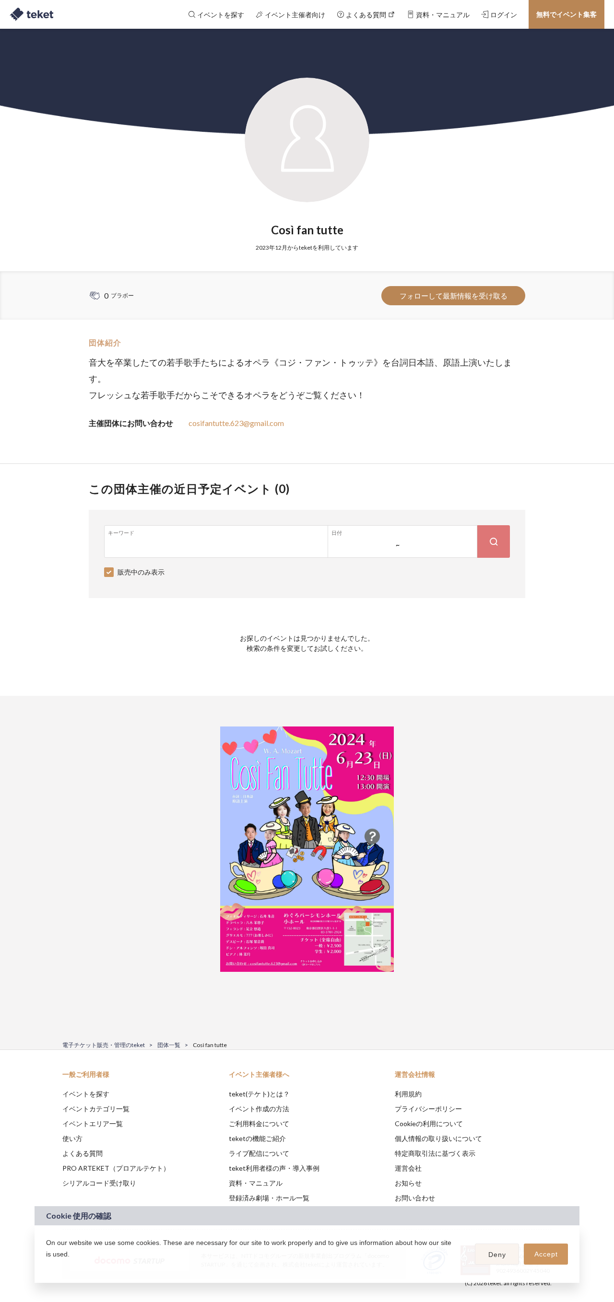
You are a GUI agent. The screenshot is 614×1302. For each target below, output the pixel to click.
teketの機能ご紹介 (257, 1138)
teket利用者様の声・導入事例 (274, 1168)
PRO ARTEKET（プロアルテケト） (116, 1168)
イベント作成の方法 (259, 1109)
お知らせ (408, 1183)
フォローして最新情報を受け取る (454, 295)
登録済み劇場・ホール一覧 (269, 1198)
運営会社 (408, 1168)
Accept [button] (546, 1254)
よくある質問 (82, 1153)
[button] (47, 1266)
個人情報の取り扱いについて (438, 1138)
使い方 (72, 1138)
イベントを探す (85, 1094)
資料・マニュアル (256, 1183)
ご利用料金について (259, 1123)
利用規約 (408, 1094)
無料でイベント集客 (566, 14)
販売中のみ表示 (141, 572)
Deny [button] (497, 1254)
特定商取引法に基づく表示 (435, 1153)
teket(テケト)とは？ (259, 1094)
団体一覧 (168, 1045)
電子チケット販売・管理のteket (103, 1045)
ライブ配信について (259, 1153)
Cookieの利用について (429, 1123)
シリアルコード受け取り (99, 1183)
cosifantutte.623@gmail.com (236, 422)
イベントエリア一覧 (92, 1123)
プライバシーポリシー (428, 1109)
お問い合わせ (415, 1198)
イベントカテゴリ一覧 (96, 1109)
